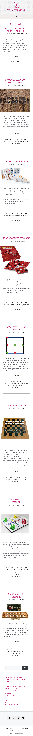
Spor (15, 728)
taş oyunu (21, 385)
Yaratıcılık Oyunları (23, 728)
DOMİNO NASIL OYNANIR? (16, 161)
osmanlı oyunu (18, 651)
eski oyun (12, 649)
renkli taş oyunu (22, 570)
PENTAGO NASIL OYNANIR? (16, 238)
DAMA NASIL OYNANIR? (16, 405)
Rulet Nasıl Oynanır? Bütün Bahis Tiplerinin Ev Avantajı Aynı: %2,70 (16, 698)
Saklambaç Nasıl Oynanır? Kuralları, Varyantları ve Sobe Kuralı (15, 679)
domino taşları (17, 216)
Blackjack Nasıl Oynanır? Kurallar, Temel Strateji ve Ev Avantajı (15, 691)
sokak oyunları (23, 141)
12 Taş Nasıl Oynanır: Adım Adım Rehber (16, 29)
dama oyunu (16, 479)
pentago (19, 305)
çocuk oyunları (11, 141)
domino (8, 216)
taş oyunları (16, 143)
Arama (7, 665)
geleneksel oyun (13, 383)
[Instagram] (14, 718)
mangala (19, 649)
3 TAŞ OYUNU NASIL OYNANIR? (17, 328)
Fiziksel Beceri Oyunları (16, 731)
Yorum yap (17, 220)
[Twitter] (18, 718)
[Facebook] (9, 718)
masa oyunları (11, 305)
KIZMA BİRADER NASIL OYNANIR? (16, 500)
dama (9, 479)
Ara (25, 667)
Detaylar (16, 56)
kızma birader (11, 570)
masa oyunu (23, 383)
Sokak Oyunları (12, 139)
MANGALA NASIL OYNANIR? (16, 595)
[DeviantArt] (23, 718)
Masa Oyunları (13, 214)
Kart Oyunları (8, 728)
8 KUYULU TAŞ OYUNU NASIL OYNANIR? (16, 81)
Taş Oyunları (17, 62)
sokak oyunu (12, 385)
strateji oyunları (18, 307)
